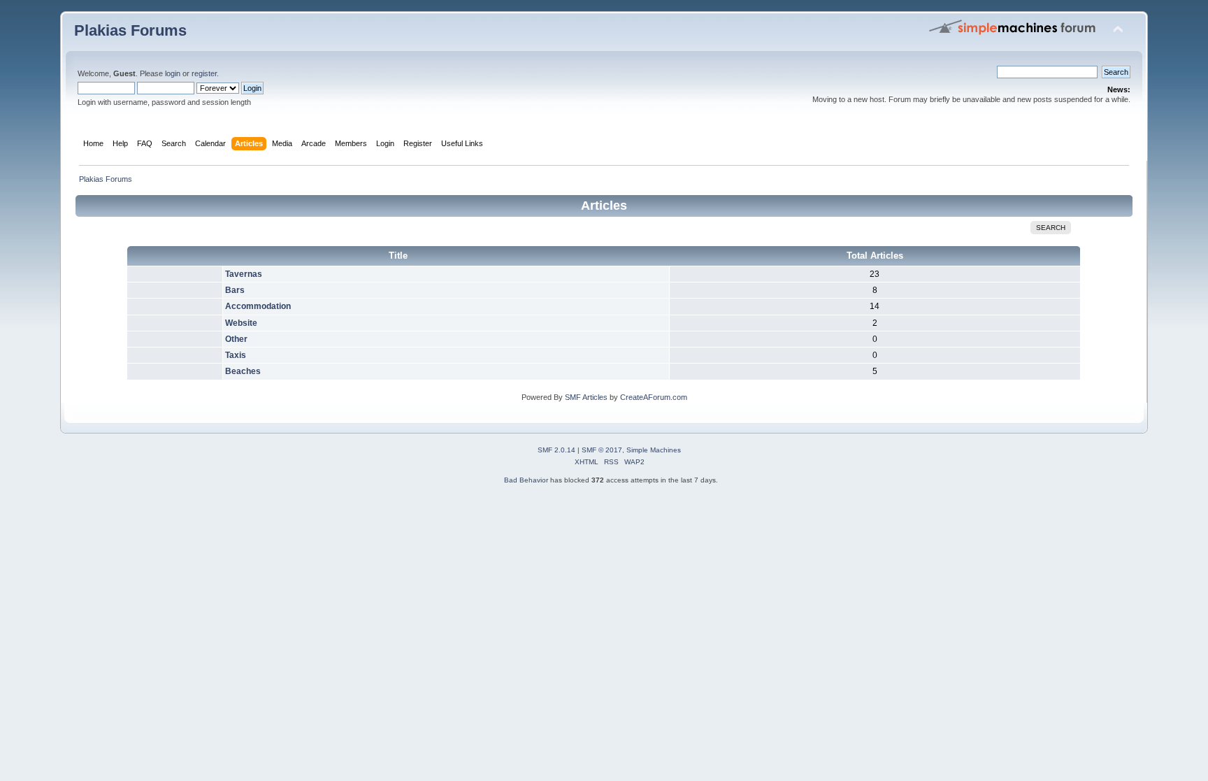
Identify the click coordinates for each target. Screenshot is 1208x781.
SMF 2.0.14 (556, 450)
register (204, 73)
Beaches (243, 371)
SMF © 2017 (602, 450)
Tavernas (243, 274)
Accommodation (258, 306)
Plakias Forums (130, 30)
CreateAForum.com (653, 397)
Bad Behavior (526, 480)
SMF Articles (586, 397)
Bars (235, 290)
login (172, 73)
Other (236, 339)
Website (241, 323)
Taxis (235, 355)
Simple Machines (653, 450)
